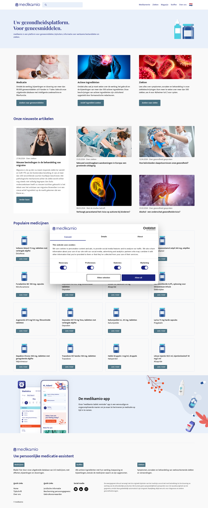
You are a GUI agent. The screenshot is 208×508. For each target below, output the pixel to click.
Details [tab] (104, 237)
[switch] (90, 268)
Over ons (183, 4)
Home (15, 488)
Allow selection (103, 278)
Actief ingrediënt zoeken (91, 102)
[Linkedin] (81, 489)
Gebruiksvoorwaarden (53, 494)
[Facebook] (76, 489)
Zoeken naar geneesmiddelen (31, 102)
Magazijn (164, 4)
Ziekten (156, 4)
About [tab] (140, 237)
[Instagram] (86, 489)
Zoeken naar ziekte (150, 102)
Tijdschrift (17, 491)
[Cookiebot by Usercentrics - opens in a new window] (145, 228)
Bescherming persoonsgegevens (57, 491)
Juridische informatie (52, 488)
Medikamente (144, 4)
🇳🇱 (191, 4)
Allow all (138, 278)
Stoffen (174, 4)
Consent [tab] (68, 237)
